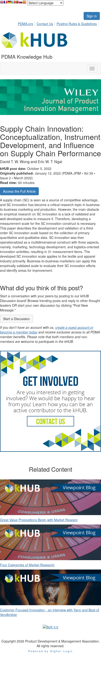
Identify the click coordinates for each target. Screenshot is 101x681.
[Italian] (13, 3)
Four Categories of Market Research (27, 564)
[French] (6, 3)
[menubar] (58, 23)
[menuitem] (26, 23)
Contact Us (45, 23)
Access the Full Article (19, 191)
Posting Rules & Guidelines (77, 23)
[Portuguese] (17, 3)
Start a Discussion (16, 318)
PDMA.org (25, 23)
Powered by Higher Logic (50, 651)
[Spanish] (24, 3)
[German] (9, 3)
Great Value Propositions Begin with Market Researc (39, 519)
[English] (2, 3)
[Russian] (21, 3)
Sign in (92, 16)
